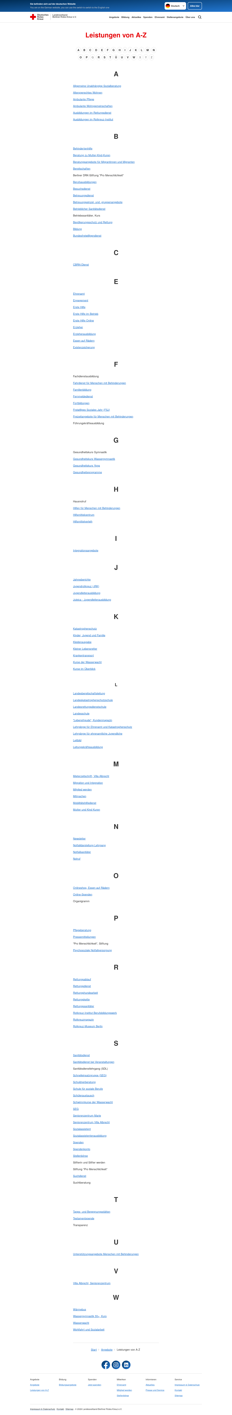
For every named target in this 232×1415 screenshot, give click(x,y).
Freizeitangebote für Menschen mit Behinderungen (103, 416)
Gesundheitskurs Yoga (86, 465)
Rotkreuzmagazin (83, 1019)
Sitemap (179, 1395)
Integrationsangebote (85, 550)
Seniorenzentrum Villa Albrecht (91, 1122)
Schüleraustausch (83, 1095)
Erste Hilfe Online (83, 320)
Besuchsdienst (81, 189)
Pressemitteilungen (84, 937)
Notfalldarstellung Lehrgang (89, 845)
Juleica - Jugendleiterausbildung (92, 599)
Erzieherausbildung (84, 334)
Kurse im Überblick (84, 669)
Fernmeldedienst (83, 396)
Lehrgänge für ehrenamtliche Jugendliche (97, 733)
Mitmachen (79, 796)
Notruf (76, 858)
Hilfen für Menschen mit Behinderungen (96, 508)
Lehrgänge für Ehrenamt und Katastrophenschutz (102, 727)
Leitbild (77, 740)
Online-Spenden (82, 894)
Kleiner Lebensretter (85, 649)
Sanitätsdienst (81, 1055)
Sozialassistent (82, 1129)
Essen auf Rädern (84, 340)
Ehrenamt (160, 17)
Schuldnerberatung (84, 1082)
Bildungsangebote (67, 1384)
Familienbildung (82, 389)
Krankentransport (83, 655)
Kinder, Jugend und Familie (89, 635)
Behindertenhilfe (82, 148)
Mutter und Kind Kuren (86, 809)
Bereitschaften (81, 168)
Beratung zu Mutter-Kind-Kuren (91, 155)
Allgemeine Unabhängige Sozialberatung (97, 86)
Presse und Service (155, 1390)
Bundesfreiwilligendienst (87, 235)
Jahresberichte (82, 579)
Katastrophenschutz (85, 628)
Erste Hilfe (79, 307)
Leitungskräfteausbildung (88, 747)
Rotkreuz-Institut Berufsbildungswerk (95, 1013)
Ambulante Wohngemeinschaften (93, 106)
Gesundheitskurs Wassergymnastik (94, 459)
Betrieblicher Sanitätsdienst (89, 209)
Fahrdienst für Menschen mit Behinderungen (99, 383)
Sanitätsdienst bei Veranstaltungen (93, 1062)
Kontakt (178, 1390)
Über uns (190, 17)
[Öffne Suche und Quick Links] (200, 17)
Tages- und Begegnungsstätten (91, 1211)
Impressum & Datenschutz (187, 1384)
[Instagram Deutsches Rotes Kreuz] (116, 1365)
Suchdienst (79, 1176)
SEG (76, 1109)
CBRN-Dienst (81, 264)
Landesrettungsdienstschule (89, 707)
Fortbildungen (81, 403)
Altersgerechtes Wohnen (87, 92)
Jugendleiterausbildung (86, 593)
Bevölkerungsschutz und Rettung (92, 222)
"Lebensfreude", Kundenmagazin (92, 720)
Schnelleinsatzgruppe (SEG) (90, 1075)
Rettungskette (81, 999)
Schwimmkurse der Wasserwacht (93, 1102)
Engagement (80, 300)
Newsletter (79, 838)
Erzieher (78, 327)
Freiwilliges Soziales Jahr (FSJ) (91, 410)
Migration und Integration (88, 783)
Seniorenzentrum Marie (87, 1115)
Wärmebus (79, 1309)
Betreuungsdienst (83, 195)
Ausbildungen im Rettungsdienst (92, 112)
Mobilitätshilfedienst (84, 803)
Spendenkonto (81, 1149)
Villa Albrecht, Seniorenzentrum (91, 1283)
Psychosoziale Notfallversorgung (92, 950)
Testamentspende (83, 1218)
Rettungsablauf (82, 979)
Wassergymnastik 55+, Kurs (90, 1316)
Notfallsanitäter (82, 852)
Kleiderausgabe (82, 642)
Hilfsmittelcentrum (83, 515)
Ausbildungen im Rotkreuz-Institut (93, 119)
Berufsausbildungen (85, 182)
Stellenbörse (80, 1156)
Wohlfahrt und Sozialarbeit (88, 1329)
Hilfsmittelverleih (82, 521)
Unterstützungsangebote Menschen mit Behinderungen (106, 1254)
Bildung (125, 17)
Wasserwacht (81, 1323)
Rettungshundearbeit (85, 993)
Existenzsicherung (84, 347)
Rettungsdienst (82, 986)
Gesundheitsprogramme (87, 472)
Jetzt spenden (94, 1384)
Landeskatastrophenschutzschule (93, 700)
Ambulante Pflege (83, 99)
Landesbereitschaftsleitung (89, 693)
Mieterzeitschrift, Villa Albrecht (91, 776)
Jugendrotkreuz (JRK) (86, 586)
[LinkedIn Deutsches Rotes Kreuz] (126, 1365)
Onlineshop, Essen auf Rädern (91, 888)
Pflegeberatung (82, 930)
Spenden (148, 17)
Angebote (114, 17)
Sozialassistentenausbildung (89, 1135)
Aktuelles (136, 17)
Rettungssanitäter (83, 1006)
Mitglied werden (82, 789)
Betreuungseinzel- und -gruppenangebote (97, 202)
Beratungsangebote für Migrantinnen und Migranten (104, 162)
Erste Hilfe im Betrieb (85, 314)
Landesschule (81, 713)
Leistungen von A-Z (39, 1390)
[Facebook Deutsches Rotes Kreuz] (106, 1365)
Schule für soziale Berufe (88, 1089)
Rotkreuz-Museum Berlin (88, 1026)
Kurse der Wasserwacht (87, 662)
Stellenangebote (175, 17)
